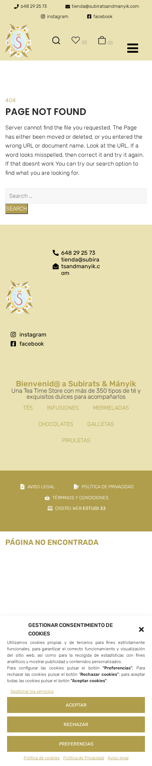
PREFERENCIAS (76, 744)
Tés (28, 407)
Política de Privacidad (83, 757)
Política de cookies (42, 757)
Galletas (100, 424)
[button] (141, 629)
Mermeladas (111, 407)
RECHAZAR (76, 724)
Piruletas (76, 440)
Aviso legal (118, 757)
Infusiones (63, 407)
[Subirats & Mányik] (19, 42)
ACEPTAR (76, 705)
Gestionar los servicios (32, 691)
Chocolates (55, 424)
